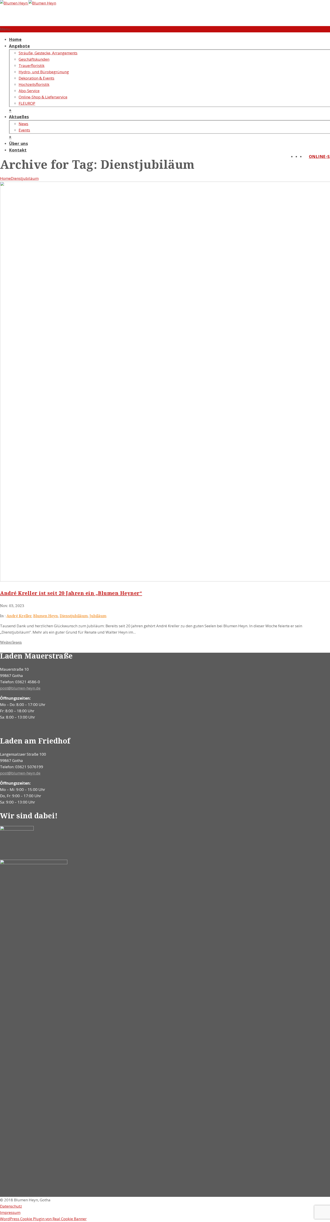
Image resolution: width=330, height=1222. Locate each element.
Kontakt (18, 150)
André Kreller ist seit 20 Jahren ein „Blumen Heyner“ (71, 593)
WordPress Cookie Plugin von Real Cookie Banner (43, 1218)
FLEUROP (27, 103)
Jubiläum (98, 615)
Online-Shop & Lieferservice (43, 97)
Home (15, 39)
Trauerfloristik (31, 65)
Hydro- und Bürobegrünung (44, 71)
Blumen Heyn (45, 615)
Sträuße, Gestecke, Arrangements (48, 53)
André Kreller (19, 615)
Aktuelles (19, 116)
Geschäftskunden (34, 59)
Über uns (18, 143)
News (23, 123)
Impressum (10, 1212)
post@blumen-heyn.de (20, 688)
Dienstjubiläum (25, 178)
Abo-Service (29, 90)
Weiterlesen (11, 642)
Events (24, 130)
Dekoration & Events (36, 78)
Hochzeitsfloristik (34, 84)
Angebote (19, 46)
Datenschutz (11, 1206)
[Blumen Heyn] (28, 3)
